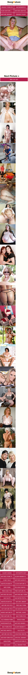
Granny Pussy (21, 14)
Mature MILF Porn (21, 594)
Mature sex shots (7, 594)
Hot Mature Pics (7, 609)
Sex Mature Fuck (21, 609)
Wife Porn (7, 587)
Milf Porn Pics (21, 616)
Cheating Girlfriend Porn (21, 634)
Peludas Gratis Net (21, 587)
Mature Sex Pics (7, 605)
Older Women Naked (21, 576)
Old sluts (7, 598)
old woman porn (7, 619)
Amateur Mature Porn (7, 601)
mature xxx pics (7, 634)
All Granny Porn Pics (21, 645)
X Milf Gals (7, 580)
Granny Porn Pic (7, 7)
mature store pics (7, 576)
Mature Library (21, 601)
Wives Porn (21, 619)
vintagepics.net (21, 573)
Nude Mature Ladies (7, 11)
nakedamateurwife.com (7, 623)
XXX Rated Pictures (21, 598)
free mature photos (7, 616)
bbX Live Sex (14, 79)
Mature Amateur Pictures (7, 630)
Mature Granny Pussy (7, 14)
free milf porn (21, 605)
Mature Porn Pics (7, 637)
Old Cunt (7, 645)
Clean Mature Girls (21, 584)
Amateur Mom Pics (7, 584)
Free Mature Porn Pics (21, 591)
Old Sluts (21, 630)
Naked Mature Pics (7, 612)
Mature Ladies (21, 612)
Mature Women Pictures (21, 623)
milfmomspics (21, 7)
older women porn (21, 627)
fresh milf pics (7, 591)
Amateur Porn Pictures (21, 641)
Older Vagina (7, 573)
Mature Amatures (21, 11)
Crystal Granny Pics (21, 637)
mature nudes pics (21, 580)
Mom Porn (7, 641)
